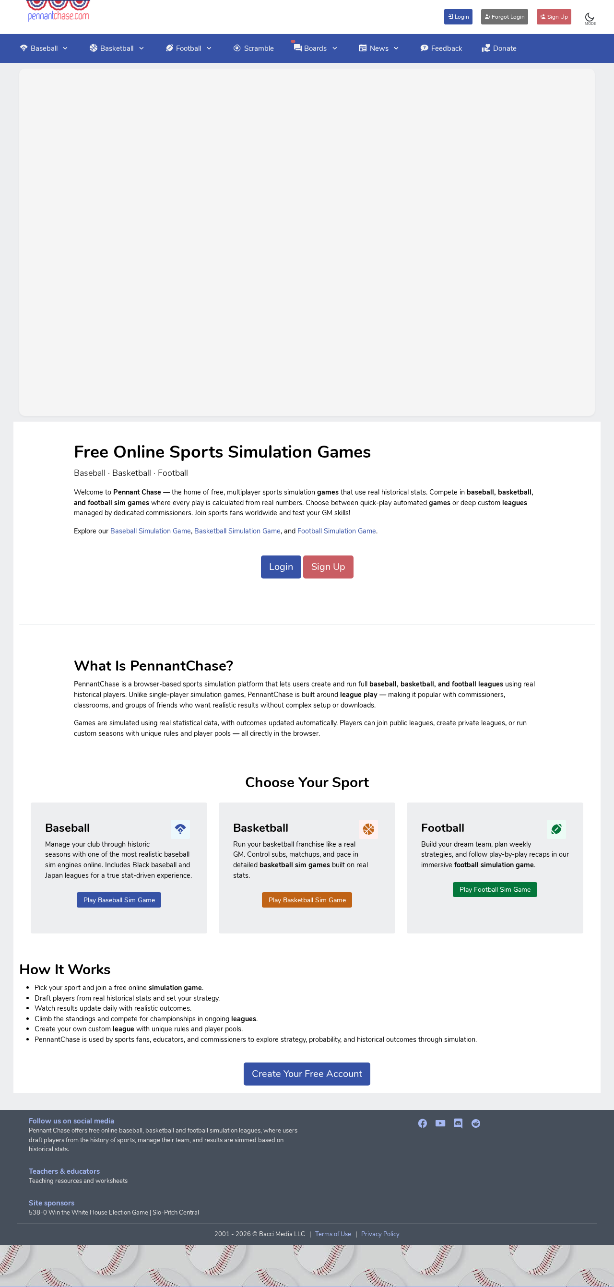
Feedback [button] (446, 48)
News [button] (379, 48)
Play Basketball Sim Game (307, 900)
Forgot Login (507, 17)
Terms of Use (333, 1234)
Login (461, 17)
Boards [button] (315, 48)
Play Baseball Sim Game (119, 900)
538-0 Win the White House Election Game (88, 1212)
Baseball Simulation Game (150, 531)
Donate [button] (505, 48)
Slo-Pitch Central (176, 1212)
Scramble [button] (259, 48)
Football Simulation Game (336, 531)
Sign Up (557, 17)
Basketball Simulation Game (237, 531)
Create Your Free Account (307, 1073)
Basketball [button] (116, 48)
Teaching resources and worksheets (78, 1181)
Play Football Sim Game (495, 889)
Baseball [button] (44, 48)
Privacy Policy (380, 1234)
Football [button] (188, 48)
